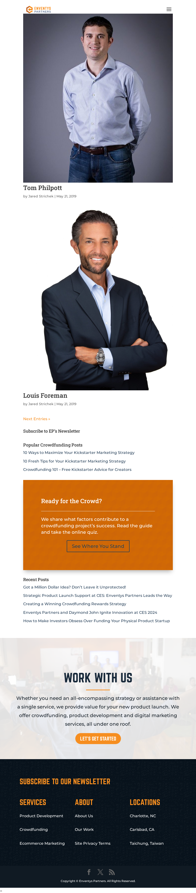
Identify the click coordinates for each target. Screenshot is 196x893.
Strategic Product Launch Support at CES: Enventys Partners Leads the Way (97, 595)
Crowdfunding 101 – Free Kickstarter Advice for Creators (77, 469)
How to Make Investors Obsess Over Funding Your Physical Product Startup (96, 621)
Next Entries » (36, 419)
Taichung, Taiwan (147, 843)
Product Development (41, 816)
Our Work (84, 829)
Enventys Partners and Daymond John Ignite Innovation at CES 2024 (90, 612)
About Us (84, 816)
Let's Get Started (98, 738)
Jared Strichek (41, 196)
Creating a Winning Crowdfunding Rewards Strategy (74, 604)
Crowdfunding (34, 829)
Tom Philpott (42, 188)
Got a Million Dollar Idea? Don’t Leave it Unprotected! (74, 587)
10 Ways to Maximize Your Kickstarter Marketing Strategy (79, 452)
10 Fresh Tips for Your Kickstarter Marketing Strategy (74, 461)
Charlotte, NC (143, 816)
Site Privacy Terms (92, 843)
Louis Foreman (45, 395)
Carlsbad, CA (142, 829)
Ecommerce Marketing (42, 843)
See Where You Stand (98, 546)
